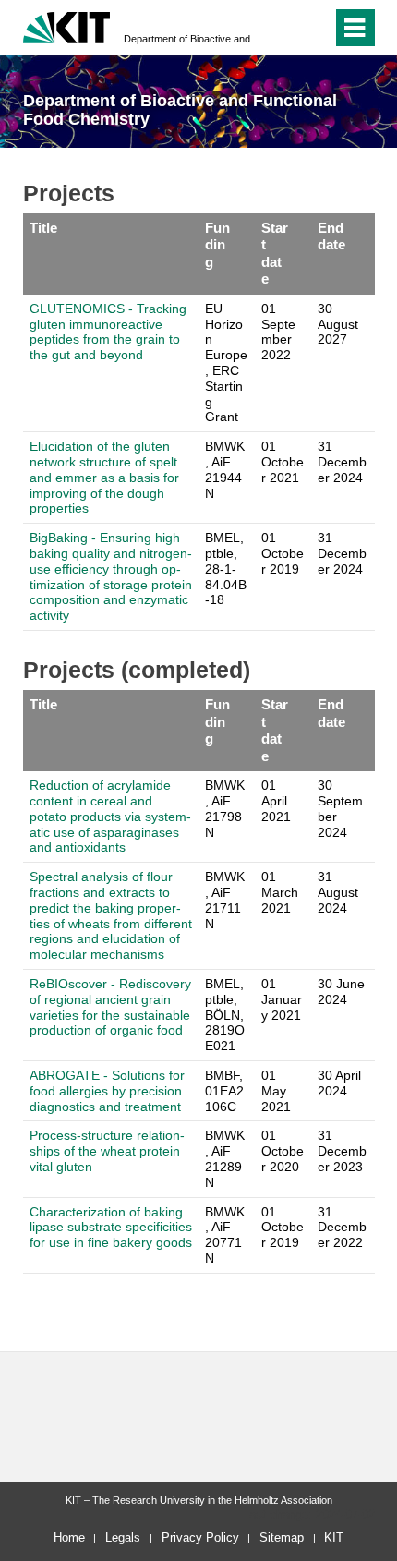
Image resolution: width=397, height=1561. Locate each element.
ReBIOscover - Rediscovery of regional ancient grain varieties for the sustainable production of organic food (110, 1006)
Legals (122, 1537)
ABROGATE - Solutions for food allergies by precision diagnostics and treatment (107, 1091)
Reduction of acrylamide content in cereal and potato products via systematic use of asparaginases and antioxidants (110, 816)
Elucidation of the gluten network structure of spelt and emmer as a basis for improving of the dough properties (104, 477)
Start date (274, 253)
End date (331, 236)
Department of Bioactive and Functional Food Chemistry (193, 38)
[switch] (314, 28)
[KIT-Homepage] (67, 25)
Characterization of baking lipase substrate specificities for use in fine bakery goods (111, 1227)
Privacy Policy (200, 1537)
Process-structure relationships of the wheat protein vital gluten (107, 1151)
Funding (217, 245)
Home (69, 1537)
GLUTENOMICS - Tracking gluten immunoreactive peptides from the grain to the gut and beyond (108, 331)
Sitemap (281, 1537)
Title (43, 228)
